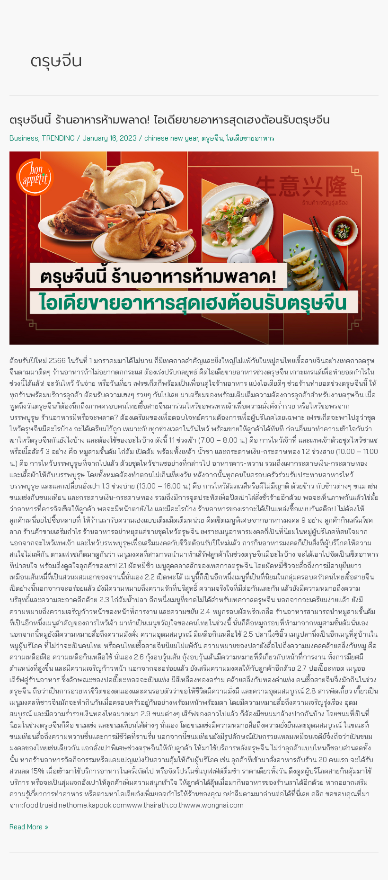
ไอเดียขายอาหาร (250, 137)
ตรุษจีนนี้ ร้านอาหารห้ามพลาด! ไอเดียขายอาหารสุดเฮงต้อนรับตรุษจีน (169, 119)
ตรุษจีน (212, 137)
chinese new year (171, 137)
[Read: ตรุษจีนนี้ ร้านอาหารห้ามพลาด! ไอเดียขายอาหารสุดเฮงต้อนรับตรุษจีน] (194, 248)
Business (23, 137)
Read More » (28, 826)
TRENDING (58, 137)
